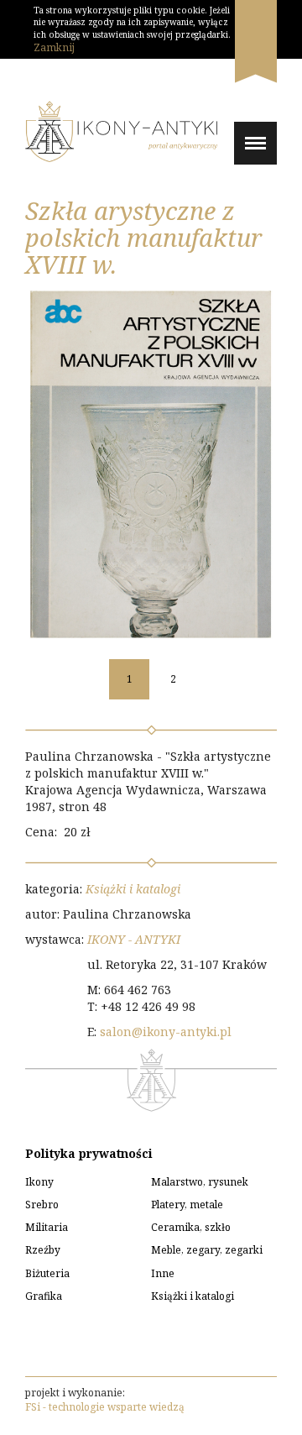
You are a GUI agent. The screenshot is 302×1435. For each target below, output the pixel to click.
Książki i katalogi (133, 889)
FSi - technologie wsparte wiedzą (105, 1407)
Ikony (39, 1182)
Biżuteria (47, 1273)
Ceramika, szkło (191, 1227)
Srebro (42, 1204)
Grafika (43, 1296)
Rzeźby (42, 1250)
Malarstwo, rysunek (199, 1182)
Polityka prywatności (89, 1153)
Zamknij (54, 47)
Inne (162, 1273)
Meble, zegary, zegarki (207, 1250)
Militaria (46, 1227)
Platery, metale (187, 1204)
